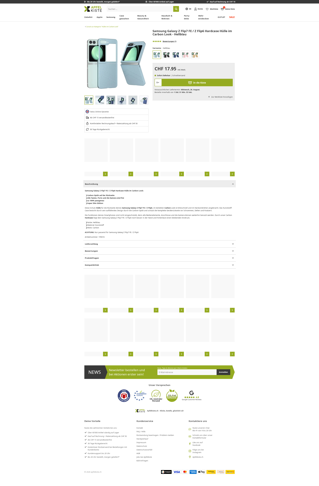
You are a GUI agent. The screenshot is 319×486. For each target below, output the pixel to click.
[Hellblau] (157, 55)
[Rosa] (185, 55)
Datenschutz (141, 446)
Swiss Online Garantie (99, 111)
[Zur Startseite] (93, 9)
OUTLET (221, 17)
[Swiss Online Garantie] (124, 395)
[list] (116, 61)
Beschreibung (91, 184)
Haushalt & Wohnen (166, 17)
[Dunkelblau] (176, 55)
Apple (99, 17)
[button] (87, 61)
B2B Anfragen (142, 460)
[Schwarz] (166, 55)
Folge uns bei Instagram (198, 451)
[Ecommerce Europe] (140, 395)
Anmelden (223, 372)
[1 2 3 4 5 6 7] (158, 82)
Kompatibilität (92, 265)
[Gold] (195, 55)
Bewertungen (91, 251)
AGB (138, 453)
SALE (232, 17)
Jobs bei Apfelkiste (144, 457)
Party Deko (186, 17)
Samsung (110, 17)
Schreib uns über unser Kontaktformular (202, 436)
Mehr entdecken (203, 17)
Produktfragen (92, 258)
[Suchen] (176, 9)
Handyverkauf (142, 439)
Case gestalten (124, 17)
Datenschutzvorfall (144, 450)
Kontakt (139, 428)
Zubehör (88, 17)
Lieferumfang (91, 244)
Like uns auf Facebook (198, 443)
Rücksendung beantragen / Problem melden (155, 435)
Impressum (141, 442)
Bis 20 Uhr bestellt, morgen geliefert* (103, 457)
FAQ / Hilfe (140, 431)
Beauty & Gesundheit (143, 17)
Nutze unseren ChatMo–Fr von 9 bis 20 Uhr (202, 429)
